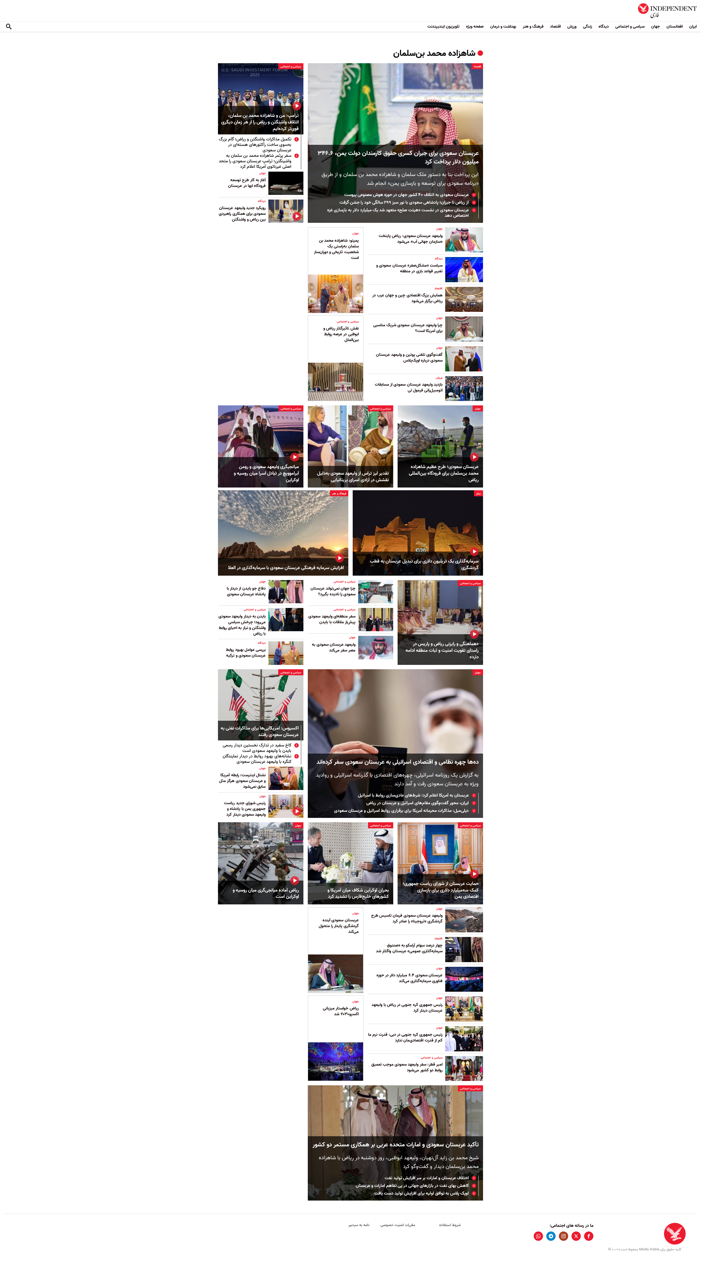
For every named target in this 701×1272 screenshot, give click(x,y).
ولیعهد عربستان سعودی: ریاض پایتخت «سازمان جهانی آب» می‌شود (411, 239)
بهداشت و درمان (503, 26)
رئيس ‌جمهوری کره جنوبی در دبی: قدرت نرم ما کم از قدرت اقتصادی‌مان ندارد (405, 1037)
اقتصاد (555, 26)
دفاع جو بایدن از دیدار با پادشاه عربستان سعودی (246, 591)
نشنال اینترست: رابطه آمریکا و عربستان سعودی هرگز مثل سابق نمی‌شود (242, 781)
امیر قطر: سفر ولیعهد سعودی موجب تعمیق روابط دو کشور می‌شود (407, 1067)
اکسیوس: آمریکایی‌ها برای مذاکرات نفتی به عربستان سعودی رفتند (260, 732)
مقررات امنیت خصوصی (397, 1225)
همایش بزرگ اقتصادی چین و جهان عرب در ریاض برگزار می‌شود (407, 298)
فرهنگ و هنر (533, 26)
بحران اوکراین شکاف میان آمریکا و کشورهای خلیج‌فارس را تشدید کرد (358, 893)
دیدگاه (604, 26)
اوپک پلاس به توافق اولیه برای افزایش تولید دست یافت (421, 1193)
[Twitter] (576, 1236)
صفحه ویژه (475, 26)
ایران (693, 26)
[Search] (9, 27)
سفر (478, 493)
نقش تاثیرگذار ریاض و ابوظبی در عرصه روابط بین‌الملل (341, 334)
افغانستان (674, 26)
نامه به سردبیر (358, 1225)
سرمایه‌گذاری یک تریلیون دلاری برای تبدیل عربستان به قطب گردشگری (424, 564)
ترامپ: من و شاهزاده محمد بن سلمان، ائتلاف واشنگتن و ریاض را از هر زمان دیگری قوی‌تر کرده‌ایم (260, 122)
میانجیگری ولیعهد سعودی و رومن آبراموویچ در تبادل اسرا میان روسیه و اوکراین (266, 473)
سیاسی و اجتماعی (630, 26)
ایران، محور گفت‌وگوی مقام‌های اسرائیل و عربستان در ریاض (417, 803)
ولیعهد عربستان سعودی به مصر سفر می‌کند (333, 647)
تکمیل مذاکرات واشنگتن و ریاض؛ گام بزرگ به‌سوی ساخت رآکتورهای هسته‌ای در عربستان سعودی (255, 145)
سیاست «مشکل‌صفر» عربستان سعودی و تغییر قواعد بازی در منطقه (409, 268)
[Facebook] (588, 1236)
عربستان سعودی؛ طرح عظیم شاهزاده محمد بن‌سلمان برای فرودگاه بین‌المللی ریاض (444, 473)
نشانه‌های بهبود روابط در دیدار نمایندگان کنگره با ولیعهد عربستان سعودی (257, 759)
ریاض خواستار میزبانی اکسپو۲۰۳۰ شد (340, 1011)
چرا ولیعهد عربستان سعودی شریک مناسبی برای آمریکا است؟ (408, 328)
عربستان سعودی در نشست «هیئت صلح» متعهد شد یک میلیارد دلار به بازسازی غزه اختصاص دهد (398, 212)
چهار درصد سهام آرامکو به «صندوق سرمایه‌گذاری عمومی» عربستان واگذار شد (409, 948)
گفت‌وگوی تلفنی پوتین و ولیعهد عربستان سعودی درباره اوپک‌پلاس (409, 357)
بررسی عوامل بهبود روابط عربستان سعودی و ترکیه (246, 653)
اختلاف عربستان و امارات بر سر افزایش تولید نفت (427, 1178)
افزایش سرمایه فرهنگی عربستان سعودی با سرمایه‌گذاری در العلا (286, 568)
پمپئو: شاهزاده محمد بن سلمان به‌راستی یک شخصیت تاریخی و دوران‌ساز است (336, 249)
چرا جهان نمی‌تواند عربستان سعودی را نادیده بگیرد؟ (333, 591)
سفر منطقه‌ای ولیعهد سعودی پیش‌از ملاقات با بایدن (331, 619)
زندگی (587, 26)
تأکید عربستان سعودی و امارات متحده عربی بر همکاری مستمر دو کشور (396, 1145)
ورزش (571, 26)
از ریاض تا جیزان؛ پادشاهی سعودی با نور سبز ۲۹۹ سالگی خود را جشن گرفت (404, 202)
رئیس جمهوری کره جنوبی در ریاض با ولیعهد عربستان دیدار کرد (407, 1008)
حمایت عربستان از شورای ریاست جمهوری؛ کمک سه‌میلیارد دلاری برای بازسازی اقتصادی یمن (441, 890)
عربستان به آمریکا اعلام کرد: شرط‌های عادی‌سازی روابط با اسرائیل (413, 795)
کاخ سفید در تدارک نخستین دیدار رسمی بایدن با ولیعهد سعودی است (257, 748)
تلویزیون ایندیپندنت (443, 26)
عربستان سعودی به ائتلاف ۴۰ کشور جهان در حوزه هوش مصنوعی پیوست (406, 195)
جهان (655, 26)
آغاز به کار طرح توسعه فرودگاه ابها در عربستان (247, 183)
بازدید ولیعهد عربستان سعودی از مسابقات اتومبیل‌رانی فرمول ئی (409, 387)
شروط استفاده (450, 1225)
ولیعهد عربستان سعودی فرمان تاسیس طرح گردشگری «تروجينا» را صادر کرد (407, 918)
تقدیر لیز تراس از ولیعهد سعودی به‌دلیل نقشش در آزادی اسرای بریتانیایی (353, 476)
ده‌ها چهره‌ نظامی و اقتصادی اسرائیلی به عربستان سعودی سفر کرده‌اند (397, 762)
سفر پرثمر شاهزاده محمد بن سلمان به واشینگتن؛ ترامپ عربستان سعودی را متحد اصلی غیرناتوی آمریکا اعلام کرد (255, 161)
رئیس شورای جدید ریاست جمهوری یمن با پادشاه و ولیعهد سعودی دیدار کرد (245, 809)
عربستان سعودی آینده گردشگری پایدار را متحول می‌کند (339, 926)
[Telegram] (551, 1236)
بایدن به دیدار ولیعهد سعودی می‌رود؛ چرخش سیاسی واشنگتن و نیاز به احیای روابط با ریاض (242, 625)
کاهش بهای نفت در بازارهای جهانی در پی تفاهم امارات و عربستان (412, 1186)
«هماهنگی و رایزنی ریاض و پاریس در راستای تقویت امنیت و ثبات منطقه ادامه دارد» (442, 650)
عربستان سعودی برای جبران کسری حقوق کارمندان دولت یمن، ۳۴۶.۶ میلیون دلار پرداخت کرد (398, 157)
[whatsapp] (538, 1236)
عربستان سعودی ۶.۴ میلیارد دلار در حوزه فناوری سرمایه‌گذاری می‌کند (410, 978)
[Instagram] (563, 1236)
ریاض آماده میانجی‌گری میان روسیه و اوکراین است (266, 893)
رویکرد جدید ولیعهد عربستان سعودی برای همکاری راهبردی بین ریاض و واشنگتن (242, 214)
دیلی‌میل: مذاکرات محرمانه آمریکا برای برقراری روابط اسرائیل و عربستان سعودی (401, 811)
